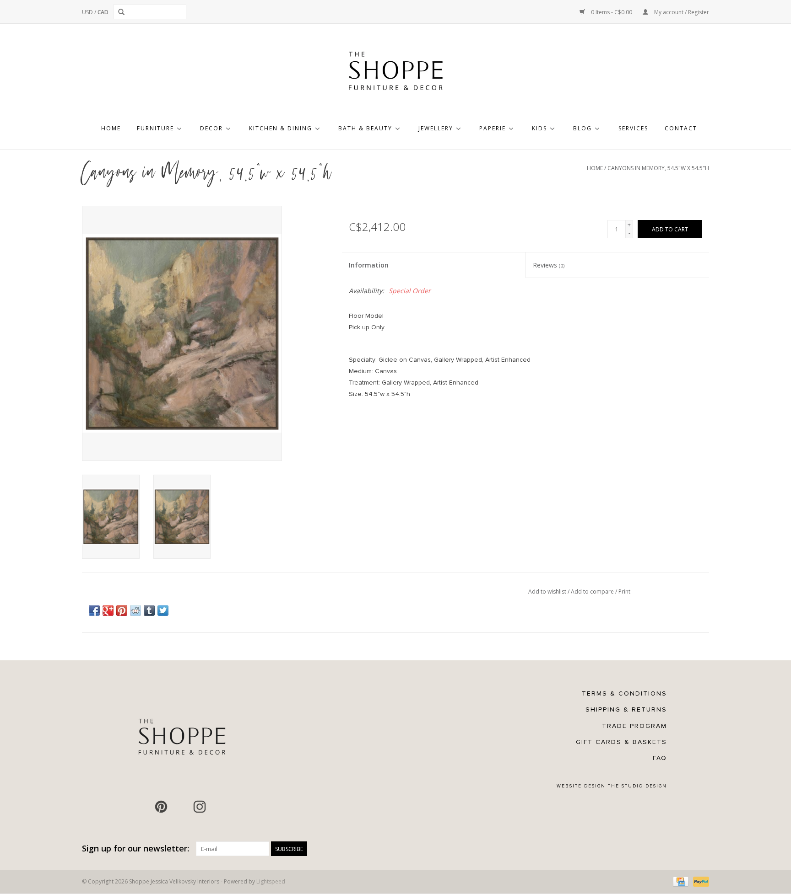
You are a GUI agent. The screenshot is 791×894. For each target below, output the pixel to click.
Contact (681, 128)
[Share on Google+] (108, 610)
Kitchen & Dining (280, 128)
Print (624, 591)
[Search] (123, 12)
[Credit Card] (680, 881)
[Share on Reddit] (135, 610)
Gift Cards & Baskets (621, 742)
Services (633, 128)
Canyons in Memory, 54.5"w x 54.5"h (658, 168)
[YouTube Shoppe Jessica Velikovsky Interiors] (180, 806)
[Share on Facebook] (94, 610)
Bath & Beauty (365, 128)
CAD (103, 12)
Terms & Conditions (624, 693)
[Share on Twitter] (162, 610)
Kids (539, 128)
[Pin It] (121, 610)
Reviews (548, 265)
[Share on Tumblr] (149, 610)
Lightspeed (270, 881)
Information (369, 265)
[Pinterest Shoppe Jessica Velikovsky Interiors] (161, 806)
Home (111, 128)
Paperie (492, 128)
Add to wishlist (548, 591)
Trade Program (634, 726)
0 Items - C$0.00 (612, 12)
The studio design (637, 786)
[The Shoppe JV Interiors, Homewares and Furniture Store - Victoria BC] (395, 73)
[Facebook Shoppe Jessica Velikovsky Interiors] (142, 806)
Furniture (155, 128)
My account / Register (681, 12)
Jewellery (435, 128)
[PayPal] (699, 881)
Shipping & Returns (626, 709)
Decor (211, 128)
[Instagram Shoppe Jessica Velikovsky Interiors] (199, 806)
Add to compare (593, 591)
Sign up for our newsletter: (135, 848)
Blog (582, 128)
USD (88, 12)
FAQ (660, 758)
